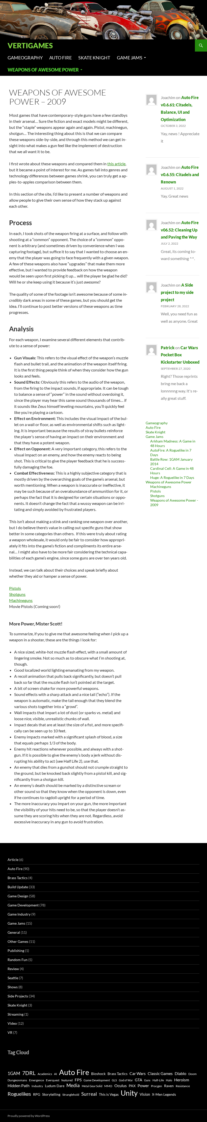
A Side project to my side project (177, 292)
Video (12, 1023)
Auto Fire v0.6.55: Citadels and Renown (180, 174)
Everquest (52, 1080)
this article (116, 163)
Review (13, 969)
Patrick (167, 347)
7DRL (29, 1073)
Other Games (18, 941)
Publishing (16, 950)
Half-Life (158, 1080)
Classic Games (160, 1073)
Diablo (180, 1073)
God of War (126, 1080)
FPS (78, 1080)
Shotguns (17, 594)
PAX (132, 1086)
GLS (114, 1080)
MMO (108, 1086)
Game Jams (129, 57)
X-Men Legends (164, 1094)
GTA (138, 1080)
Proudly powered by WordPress (29, 1116)
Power (143, 1085)
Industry (37, 1086)
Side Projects (18, 996)
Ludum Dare (54, 1086)
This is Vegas (109, 1094)
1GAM (14, 1073)
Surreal (89, 1094)
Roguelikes (19, 1094)
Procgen (156, 1086)
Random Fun (18, 959)
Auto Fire (60, 57)
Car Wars (138, 1073)
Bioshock (98, 1074)
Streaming (15, 1014)
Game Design (18, 896)
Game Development (23, 905)
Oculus (120, 1085)
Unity (129, 1093)
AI (55, 1074)
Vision (145, 1094)
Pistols (15, 588)
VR (10, 1032)
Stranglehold (70, 1094)
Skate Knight (94, 57)
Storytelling (51, 1094)
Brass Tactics (18, 878)
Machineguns (21, 600)
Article (13, 859)
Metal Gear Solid (92, 1086)
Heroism (181, 1079)
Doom (192, 1074)
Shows (13, 987)
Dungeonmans (17, 1080)
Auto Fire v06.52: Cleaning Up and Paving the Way (180, 230)
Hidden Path (19, 1085)
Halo (169, 1080)
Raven (169, 1086)
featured (67, 1080)
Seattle (13, 978)
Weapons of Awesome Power (43, 70)
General (14, 932)
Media (73, 1085)
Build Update (18, 887)
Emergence (36, 1080)
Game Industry (19, 914)
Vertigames (30, 45)
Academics (45, 1074)
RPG (36, 1094)
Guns (147, 1080)
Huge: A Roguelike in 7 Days (172, 477)
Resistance (183, 1086)
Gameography (25, 57)
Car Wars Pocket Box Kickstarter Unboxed (180, 355)
